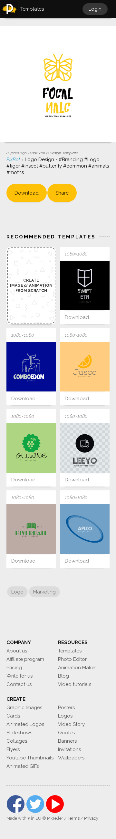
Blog (63, 676)
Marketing (44, 592)
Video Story (71, 724)
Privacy (91, 818)
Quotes (66, 733)
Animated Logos (25, 724)
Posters (66, 707)
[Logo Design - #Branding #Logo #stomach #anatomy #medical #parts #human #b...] (31, 366)
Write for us (19, 676)
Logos (65, 716)
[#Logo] (31, 529)
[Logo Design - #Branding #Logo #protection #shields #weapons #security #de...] (85, 285)
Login (95, 9)
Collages (16, 741)
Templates (70, 651)
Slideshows (19, 733)
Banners (67, 741)
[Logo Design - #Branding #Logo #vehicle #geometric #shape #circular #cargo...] (85, 448)
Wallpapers (71, 758)
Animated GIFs (22, 766)
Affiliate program (25, 659)
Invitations (69, 749)
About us (16, 651)
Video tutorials (74, 684)
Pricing (14, 667)
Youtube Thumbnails (29, 758)
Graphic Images (24, 707)
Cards (13, 716)
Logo (17, 592)
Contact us (19, 684)
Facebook (15, 804)
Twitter (35, 804)
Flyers (13, 749)
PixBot (14, 159)
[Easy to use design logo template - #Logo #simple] (31, 448)
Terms (74, 818)
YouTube (55, 804)
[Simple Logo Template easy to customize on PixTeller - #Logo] (85, 366)
